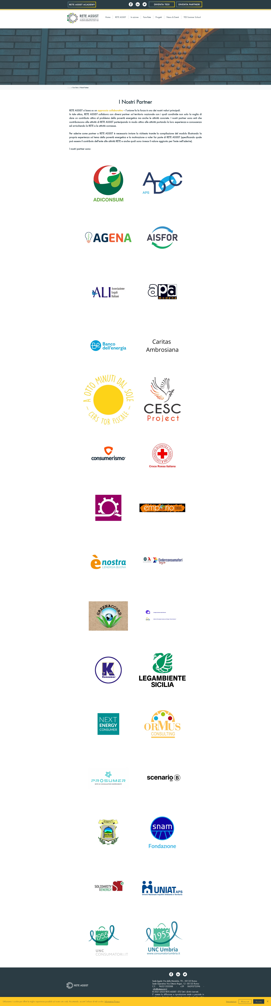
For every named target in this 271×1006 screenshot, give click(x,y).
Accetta (259, 1001)
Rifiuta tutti (245, 1001)
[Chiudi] (267, 1001)
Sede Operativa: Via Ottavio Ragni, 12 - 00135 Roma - (176, 983)
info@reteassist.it (160, 989)
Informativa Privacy (112, 1001)
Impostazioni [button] (231, 1001)
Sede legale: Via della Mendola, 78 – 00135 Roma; (174, 981)
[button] (120, 17)
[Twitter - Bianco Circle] (145, 4)
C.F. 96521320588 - (166, 986)
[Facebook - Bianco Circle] (131, 4)
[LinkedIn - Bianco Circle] (138, 4)
